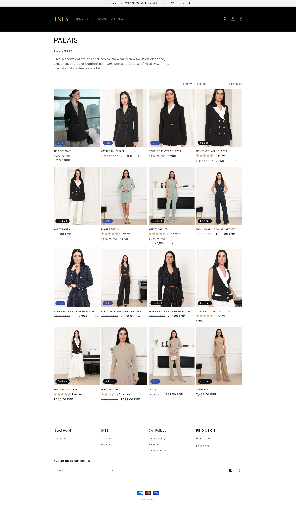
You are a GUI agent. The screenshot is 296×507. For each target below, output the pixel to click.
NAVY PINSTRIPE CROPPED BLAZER (74, 311)
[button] (225, 19)
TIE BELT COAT (62, 151)
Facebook (203, 446)
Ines (152, 499)
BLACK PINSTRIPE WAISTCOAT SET (121, 311)
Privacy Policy (157, 450)
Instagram (203, 438)
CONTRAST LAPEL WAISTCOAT (213, 311)
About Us (106, 438)
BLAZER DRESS (110, 229)
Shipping (154, 444)
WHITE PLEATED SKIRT (67, 389)
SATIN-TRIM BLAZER (113, 151)
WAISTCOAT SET (158, 229)
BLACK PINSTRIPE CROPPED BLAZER (170, 311)
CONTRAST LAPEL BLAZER (211, 151)
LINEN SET (202, 389)
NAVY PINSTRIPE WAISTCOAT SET (215, 229)
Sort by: (188, 83)
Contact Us (60, 438)
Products (106, 444)
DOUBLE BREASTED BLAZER (165, 151)
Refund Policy (157, 438)
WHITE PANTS (62, 229)
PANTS (152, 389)
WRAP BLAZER (109, 389)
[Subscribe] (111, 470)
